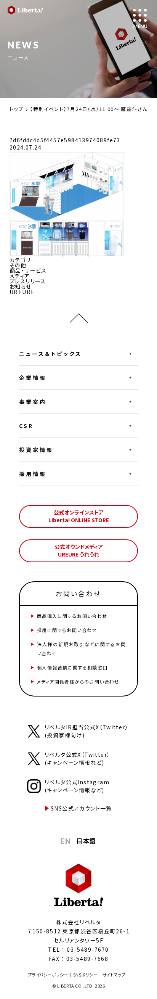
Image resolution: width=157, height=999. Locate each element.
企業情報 (32, 377)
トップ (16, 109)
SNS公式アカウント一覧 (81, 808)
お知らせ (21, 286)
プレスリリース (28, 281)
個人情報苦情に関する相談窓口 (72, 667)
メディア (20, 276)
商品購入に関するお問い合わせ (72, 616)
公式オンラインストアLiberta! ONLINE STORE (78, 516)
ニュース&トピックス (50, 353)
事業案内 (32, 401)
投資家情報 (36, 450)
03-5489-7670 (88, 949)
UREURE (22, 292)
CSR (26, 426)
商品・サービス (28, 270)
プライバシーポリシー (48, 975)
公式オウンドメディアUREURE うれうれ (78, 550)
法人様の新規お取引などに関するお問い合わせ (81, 648)
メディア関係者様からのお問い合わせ (78, 681)
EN (66, 841)
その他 (18, 265)
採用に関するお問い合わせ (67, 630)
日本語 (86, 840)
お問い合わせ (78, 593)
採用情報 (32, 474)
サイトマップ (114, 975)
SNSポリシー (85, 975)
